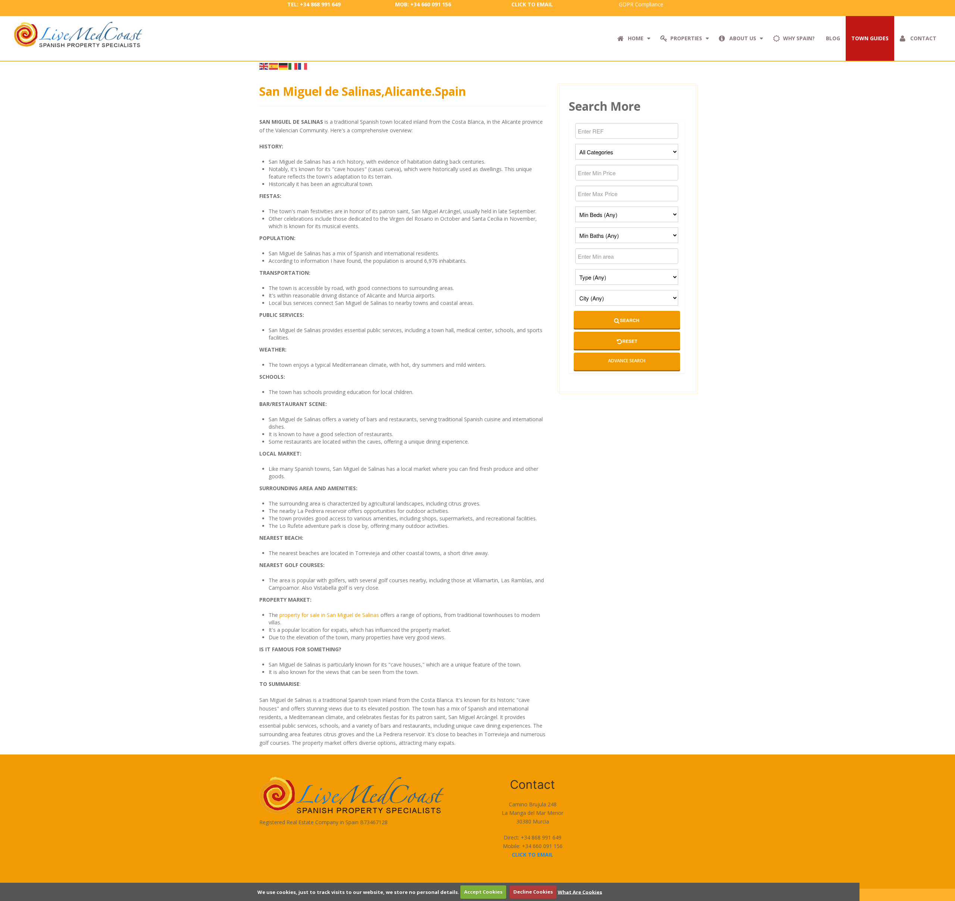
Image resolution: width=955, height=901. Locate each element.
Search (629, 320)
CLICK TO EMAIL (532, 4)
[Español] (274, 65)
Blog (833, 38)
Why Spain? (799, 38)
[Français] (303, 65)
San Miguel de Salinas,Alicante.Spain (362, 91)
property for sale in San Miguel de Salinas (329, 614)
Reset (629, 341)
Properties (686, 38)
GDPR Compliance (641, 4)
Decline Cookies (533, 891)
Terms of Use (275, 846)
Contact (923, 38)
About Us (742, 38)
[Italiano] (293, 65)
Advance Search (626, 360)
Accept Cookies (483, 891)
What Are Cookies (580, 891)
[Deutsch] (283, 65)
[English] (264, 65)
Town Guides (870, 38)
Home (636, 38)
